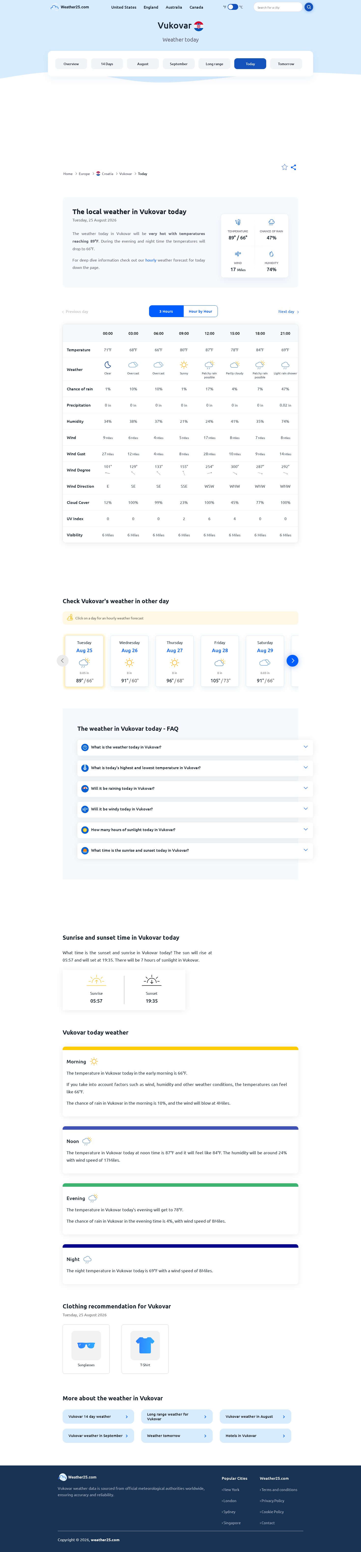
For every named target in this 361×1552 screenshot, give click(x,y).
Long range (214, 63)
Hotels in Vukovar (241, 1435)
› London (229, 1500)
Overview (71, 63)
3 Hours (166, 311)
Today (250, 63)
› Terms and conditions (278, 1489)
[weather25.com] (70, 7)
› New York (230, 1489)
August (143, 63)
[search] (309, 7)
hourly (151, 259)
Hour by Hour (200, 311)
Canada (196, 7)
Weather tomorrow (163, 1435)
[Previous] (63, 661)
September (179, 63)
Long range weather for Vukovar (167, 1416)
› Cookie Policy (272, 1511)
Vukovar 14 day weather (90, 1416)
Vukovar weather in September (96, 1435)
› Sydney (228, 1511)
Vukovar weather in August (249, 1416)
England (151, 7)
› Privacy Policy (272, 1500)
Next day (286, 311)
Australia (174, 7)
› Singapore (231, 1522)
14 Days (107, 63)
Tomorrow (286, 63)
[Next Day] (292, 661)
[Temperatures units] (233, 7)
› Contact (267, 1522)
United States (123, 7)
